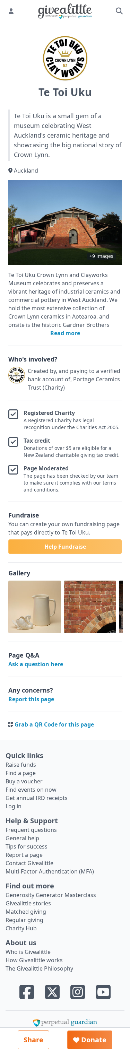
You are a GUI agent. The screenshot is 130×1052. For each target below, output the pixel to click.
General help (22, 838)
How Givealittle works (34, 960)
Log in (13, 806)
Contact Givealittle (29, 863)
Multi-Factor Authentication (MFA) (50, 871)
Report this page (31, 699)
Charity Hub (21, 928)
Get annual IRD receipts (37, 798)
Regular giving (24, 920)
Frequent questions (31, 830)
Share (33, 1039)
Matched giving (26, 911)
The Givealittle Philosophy (39, 968)
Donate (92, 1039)
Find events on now (31, 789)
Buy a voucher (24, 781)
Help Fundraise (65, 546)
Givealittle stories (28, 903)
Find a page (21, 773)
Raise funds (21, 764)
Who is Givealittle (28, 952)
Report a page (24, 855)
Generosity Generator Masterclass (51, 895)
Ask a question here (35, 664)
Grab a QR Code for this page (54, 724)
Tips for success (26, 846)
